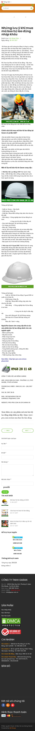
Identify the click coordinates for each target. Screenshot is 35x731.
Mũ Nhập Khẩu (14, 38)
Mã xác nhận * (6, 479)
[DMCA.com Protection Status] (11, 622)
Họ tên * (4, 444)
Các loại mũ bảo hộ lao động (20, 511)
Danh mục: (5, 38)
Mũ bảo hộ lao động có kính (19, 500)
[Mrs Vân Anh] (17, 537)
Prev (8, 431)
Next (27, 431)
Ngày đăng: (5, 40)
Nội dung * (4, 462)
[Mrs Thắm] (17, 548)
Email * (3, 453)
